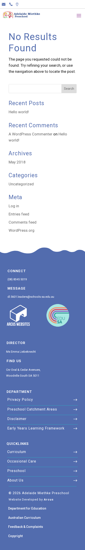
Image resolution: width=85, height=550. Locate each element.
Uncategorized (21, 184)
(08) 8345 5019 (17, 279)
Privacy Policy (20, 399)
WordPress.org (21, 230)
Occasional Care (21, 461)
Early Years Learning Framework (36, 428)
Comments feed (22, 222)
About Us (15, 480)
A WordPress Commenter (30, 134)
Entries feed (19, 214)
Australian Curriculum (24, 517)
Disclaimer (17, 419)
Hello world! (19, 112)
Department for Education (27, 508)
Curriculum (16, 452)
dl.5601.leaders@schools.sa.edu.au (30, 296)
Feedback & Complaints (25, 527)
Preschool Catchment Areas (32, 409)
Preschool (16, 471)
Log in (14, 206)
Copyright (15, 536)
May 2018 (17, 162)
